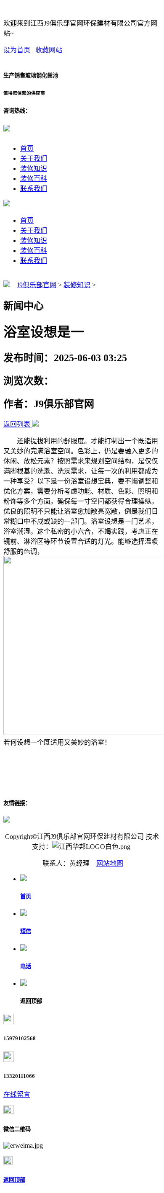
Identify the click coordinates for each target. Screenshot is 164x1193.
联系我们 (33, 188)
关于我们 (33, 158)
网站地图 (109, 863)
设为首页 (17, 50)
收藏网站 (48, 50)
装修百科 (33, 178)
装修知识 (33, 168)
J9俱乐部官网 (36, 284)
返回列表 (16, 424)
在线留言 (16, 1094)
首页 (27, 148)
